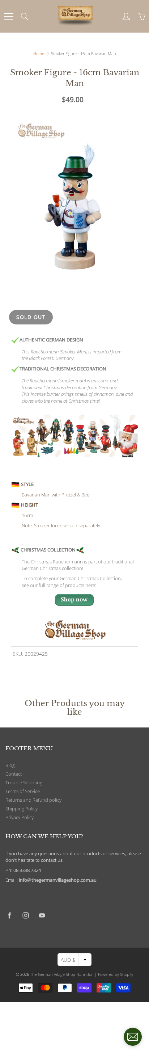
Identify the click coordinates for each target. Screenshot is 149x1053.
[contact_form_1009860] (133, 1037)
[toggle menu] (8, 16)
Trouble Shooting (23, 783)
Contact (13, 774)
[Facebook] (9, 915)
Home (38, 53)
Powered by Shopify (115, 974)
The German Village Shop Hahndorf (62, 974)
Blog (10, 765)
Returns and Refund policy (33, 800)
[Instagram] (25, 915)
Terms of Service (22, 791)
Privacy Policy (19, 817)
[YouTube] (41, 915)
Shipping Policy (21, 809)
